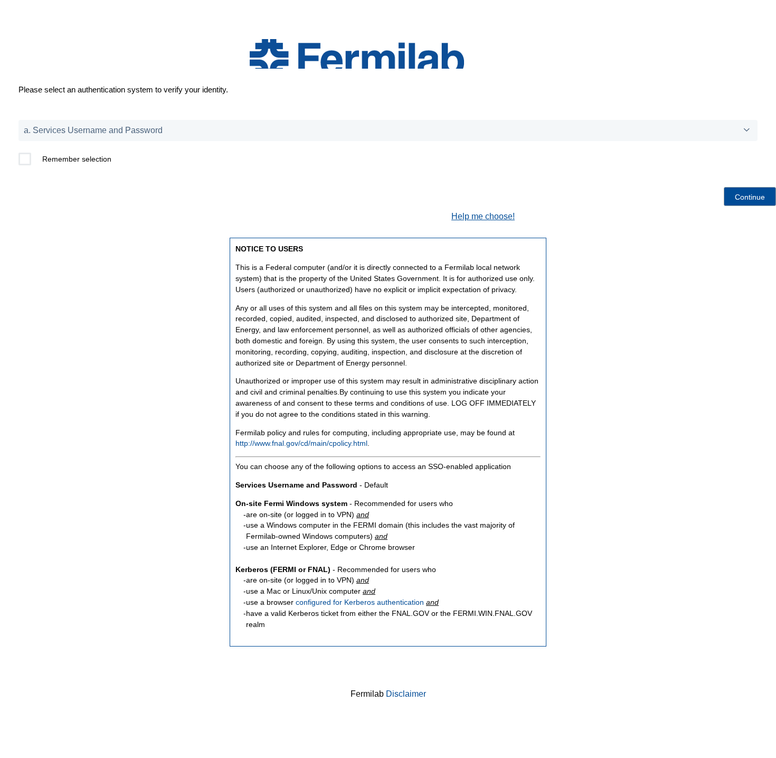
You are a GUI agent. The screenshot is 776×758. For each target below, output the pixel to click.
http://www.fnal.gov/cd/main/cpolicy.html (301, 443)
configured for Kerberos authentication (360, 602)
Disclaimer (406, 693)
